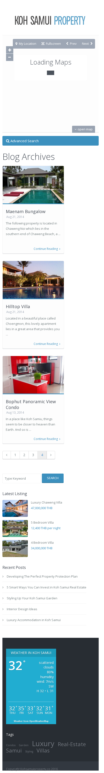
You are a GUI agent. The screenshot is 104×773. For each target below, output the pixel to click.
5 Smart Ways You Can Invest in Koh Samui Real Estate (46, 587)
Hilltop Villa (18, 306)
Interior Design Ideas (22, 609)
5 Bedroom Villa (42, 522)
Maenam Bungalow (25, 211)
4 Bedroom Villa (42, 542)
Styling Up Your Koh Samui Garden (32, 598)
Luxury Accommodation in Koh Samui (34, 620)
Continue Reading (46, 248)
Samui (14, 750)
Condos (10, 745)
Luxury (43, 743)
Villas (43, 750)
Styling (29, 751)
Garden (24, 745)
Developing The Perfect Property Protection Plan (42, 576)
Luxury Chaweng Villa (46, 502)
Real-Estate (72, 744)
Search (53, 478)
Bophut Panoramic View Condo (31, 404)
